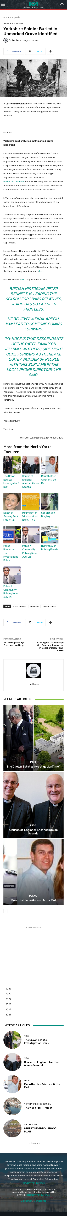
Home (6, 17)
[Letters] (6, 40)
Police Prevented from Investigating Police (10, 553)
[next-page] (11, 911)
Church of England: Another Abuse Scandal (30, 481)
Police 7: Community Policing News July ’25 (11, 592)
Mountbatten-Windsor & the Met (49, 480)
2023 (8, 1004)
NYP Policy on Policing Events (49, 548)
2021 (8, 1014)
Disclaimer (26, 1201)
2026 (8, 988)
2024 (8, 999)
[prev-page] (5, 911)
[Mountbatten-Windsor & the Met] (33, 872)
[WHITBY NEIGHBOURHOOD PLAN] (12, 1128)
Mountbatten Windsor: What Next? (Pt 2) (30, 516)
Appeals (16, 17)
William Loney (49, 606)
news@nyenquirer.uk (34, 1183)
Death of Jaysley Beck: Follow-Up (11, 516)
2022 (8, 1009)
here (41, 271)
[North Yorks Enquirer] (33, 4)
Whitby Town (30, 1125)
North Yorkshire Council (37, 1104)
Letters (19, 23)
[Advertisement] (33, 950)
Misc (33, 762)
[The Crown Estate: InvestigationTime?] (33, 738)
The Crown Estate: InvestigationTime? (11, 481)
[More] (50, 51)
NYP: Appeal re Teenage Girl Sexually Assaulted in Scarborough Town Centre (50, 646)
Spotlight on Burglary (48, 514)
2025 (8, 993)
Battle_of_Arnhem (13, 181)
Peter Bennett (19, 606)
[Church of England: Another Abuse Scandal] (33, 805)
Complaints (40, 1201)
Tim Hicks (34, 606)
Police (33, 896)
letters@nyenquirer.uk (38, 1195)
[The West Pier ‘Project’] (12, 1106)
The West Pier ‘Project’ (38, 1107)
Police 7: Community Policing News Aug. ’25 (29, 551)
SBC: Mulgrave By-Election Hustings (13, 644)
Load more (32, 1143)
